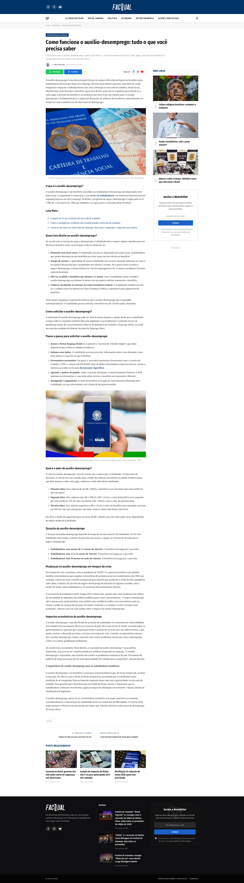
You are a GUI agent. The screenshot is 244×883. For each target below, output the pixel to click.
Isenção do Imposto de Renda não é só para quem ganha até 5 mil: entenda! (95, 774)
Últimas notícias (74, 18)
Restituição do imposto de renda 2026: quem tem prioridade (127, 774)
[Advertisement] (175, 267)
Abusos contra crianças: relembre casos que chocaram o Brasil (178, 180)
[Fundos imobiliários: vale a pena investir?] (175, 125)
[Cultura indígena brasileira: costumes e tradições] (175, 88)
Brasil (49, 721)
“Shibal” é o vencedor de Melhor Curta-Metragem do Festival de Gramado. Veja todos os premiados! (129, 840)
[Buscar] (197, 18)
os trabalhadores (105, 195)
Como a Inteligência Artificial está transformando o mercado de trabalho (85, 222)
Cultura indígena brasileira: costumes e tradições (177, 106)
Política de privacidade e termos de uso (172, 878)
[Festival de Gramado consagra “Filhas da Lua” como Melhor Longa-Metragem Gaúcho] (106, 858)
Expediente (194, 878)
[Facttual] (122, 7)
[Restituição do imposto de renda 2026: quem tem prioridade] (130, 759)
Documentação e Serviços (71, 25)
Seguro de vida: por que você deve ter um (75, 737)
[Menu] (47, 18)
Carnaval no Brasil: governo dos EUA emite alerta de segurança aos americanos (61, 774)
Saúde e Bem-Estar (168, 18)
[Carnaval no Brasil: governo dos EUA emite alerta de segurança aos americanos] (61, 759)
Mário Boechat (59, 65)
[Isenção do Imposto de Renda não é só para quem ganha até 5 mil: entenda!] (95, 759)
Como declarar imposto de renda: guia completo (119, 737)
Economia (126, 18)
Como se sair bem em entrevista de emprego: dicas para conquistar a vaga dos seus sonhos (94, 227)
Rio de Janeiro (96, 18)
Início (48, 25)
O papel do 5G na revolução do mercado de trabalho (75, 218)
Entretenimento (145, 18)
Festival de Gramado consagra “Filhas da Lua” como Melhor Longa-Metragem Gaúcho (128, 858)
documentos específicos (92, 367)
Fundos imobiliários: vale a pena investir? (174, 143)
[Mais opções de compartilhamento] (85, 71)
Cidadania (55, 25)
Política (112, 18)
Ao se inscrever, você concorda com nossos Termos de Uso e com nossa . (177, 232)
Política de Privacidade (182, 841)
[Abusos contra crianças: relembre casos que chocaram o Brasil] (175, 162)
